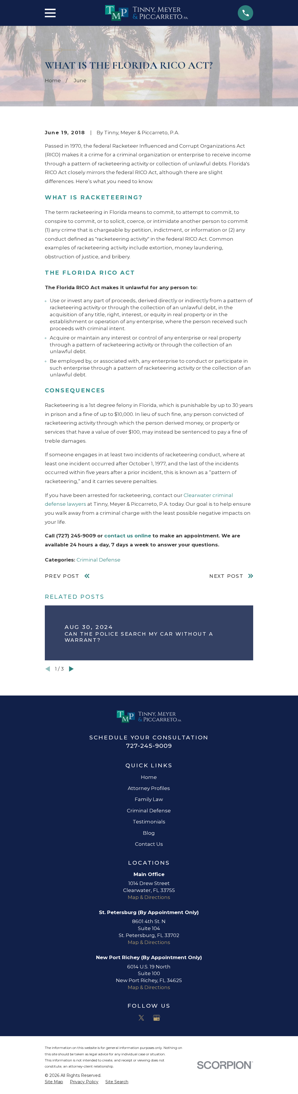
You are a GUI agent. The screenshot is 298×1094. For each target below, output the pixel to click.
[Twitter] (141, 1017)
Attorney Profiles (149, 788)
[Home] (146, 13)
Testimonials (149, 822)
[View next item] (71, 669)
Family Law (149, 799)
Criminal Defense (98, 560)
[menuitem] (54, 1082)
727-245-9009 (149, 745)
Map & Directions (149, 897)
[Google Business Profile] (156, 1017)
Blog (149, 833)
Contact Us (149, 844)
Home (149, 777)
